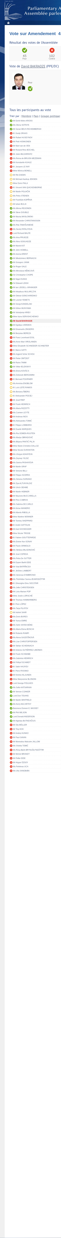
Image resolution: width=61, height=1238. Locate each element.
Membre (26, 116)
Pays (35, 116)
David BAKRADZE (33, 66)
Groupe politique (50, 116)
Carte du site (9, 1)
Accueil (8, 23)
